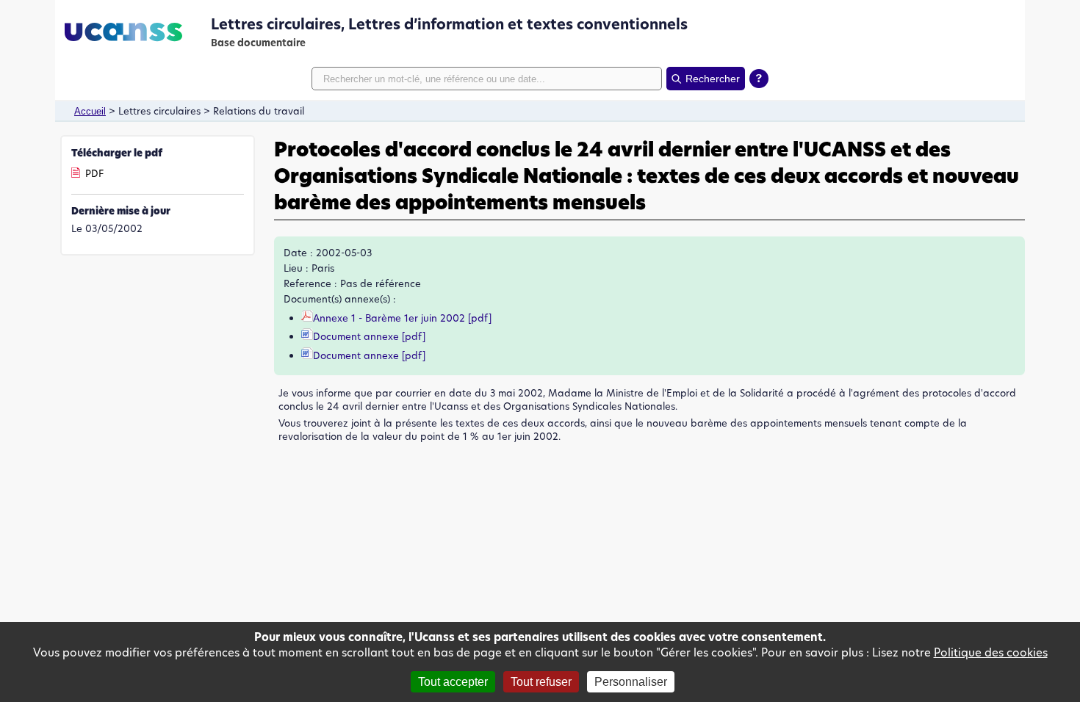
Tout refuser (541, 682)
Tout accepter (453, 682)
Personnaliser (630, 682)
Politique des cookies (991, 652)
